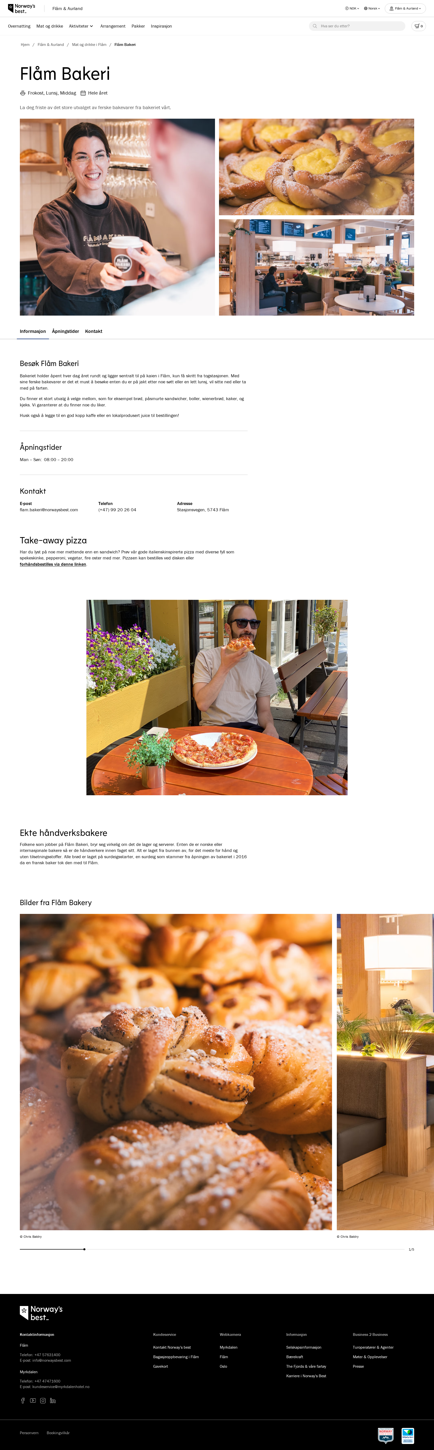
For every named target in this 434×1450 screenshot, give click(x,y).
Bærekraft (294, 1356)
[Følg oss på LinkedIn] (53, 1401)
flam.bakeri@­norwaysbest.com (49, 510)
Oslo (223, 1366)
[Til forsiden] (24, 8)
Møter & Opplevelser (370, 1356)
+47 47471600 (47, 1381)
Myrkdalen (229, 1347)
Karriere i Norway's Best (306, 1375)
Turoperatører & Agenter (373, 1347)
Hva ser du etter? (335, 25)
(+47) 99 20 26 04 (117, 510)
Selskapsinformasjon (303, 1347)
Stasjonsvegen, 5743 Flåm (203, 510)
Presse (358, 1366)
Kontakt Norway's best (172, 1347)
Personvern (29, 1432)
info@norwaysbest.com (51, 1360)
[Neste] (378, 1076)
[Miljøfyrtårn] (408, 1436)
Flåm (224, 1356)
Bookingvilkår (58, 1432)
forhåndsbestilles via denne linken (53, 564)
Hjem (25, 44)
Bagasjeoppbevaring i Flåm (176, 1356)
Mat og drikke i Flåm (89, 44)
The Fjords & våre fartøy (306, 1366)
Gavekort (160, 1366)
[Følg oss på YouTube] (33, 1401)
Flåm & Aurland (67, 8)
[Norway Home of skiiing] (386, 1436)
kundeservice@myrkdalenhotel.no (60, 1386)
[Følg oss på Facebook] (23, 1401)
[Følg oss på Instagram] (43, 1401)
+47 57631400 (47, 1354)
